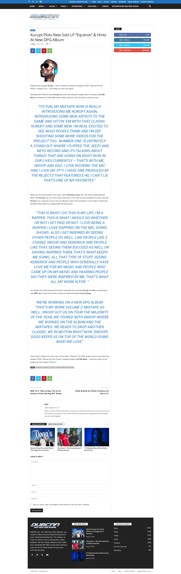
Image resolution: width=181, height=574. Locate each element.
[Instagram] (33, 2)
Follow (146, 40)
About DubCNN (133, 2)
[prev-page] (105, 424)
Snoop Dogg (69, 367)
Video (63, 6)
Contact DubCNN (147, 2)
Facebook (122, 2)
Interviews (77, 6)
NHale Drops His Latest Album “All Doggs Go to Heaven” (41, 449)
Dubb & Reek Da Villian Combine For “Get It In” (92, 392)
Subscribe (145, 50)
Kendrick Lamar (52, 367)
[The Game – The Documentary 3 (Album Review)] (69, 437)
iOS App (106, 2)
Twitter (114, 2)
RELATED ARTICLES (38, 424)
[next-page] (108, 424)
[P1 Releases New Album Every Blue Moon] (96, 437)
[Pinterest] (44, 50)
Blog (100, 2)
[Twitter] (38, 50)
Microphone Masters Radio (125, 6)
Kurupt (61, 367)
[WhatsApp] (49, 50)
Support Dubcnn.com (144, 571)
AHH (43, 95)
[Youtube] (40, 2)
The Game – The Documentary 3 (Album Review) (69, 449)
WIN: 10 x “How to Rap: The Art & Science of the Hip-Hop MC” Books (46, 392)
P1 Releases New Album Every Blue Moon (95, 449)
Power (52, 362)
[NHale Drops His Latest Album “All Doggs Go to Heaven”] (42, 437)
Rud (33, 44)
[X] (36, 2)
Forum (105, 6)
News (41, 6)
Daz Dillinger (40, 367)
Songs (116, 536)
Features (92, 6)
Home (94, 2)
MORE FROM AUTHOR (55, 424)
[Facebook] (29, 2)
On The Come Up (120, 547)
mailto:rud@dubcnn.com (52, 407)
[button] (149, 6)
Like (147, 35)
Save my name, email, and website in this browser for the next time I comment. (61, 505)
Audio (52, 6)
